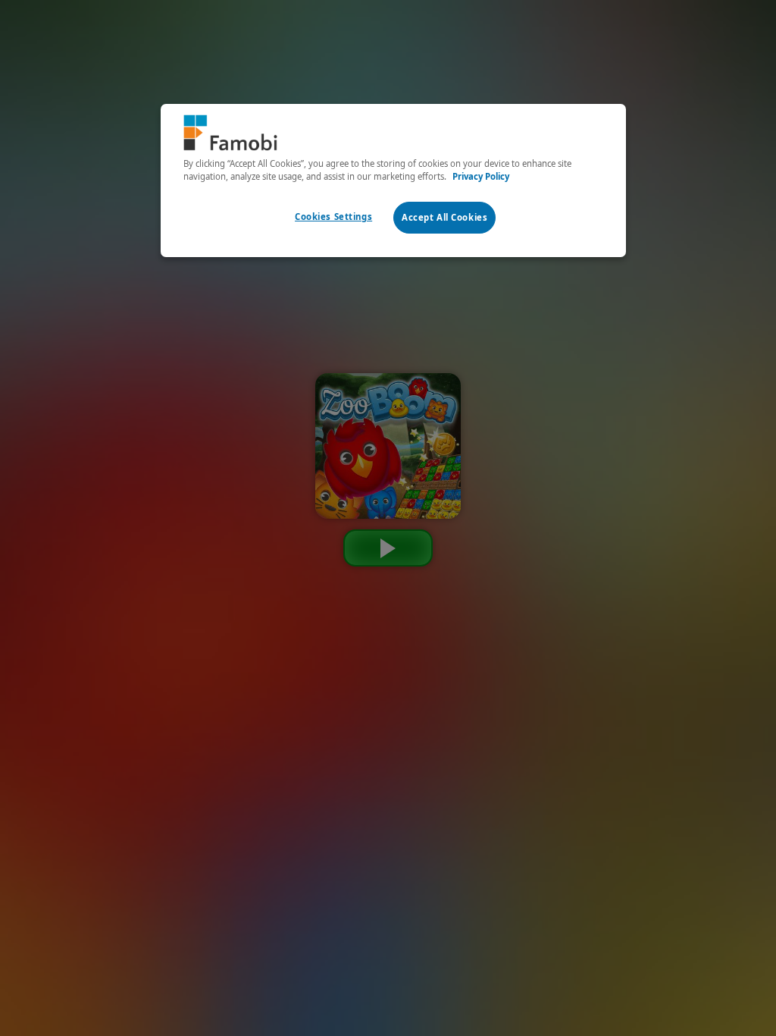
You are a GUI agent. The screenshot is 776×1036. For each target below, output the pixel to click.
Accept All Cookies (444, 217)
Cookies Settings (333, 216)
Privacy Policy (480, 176)
